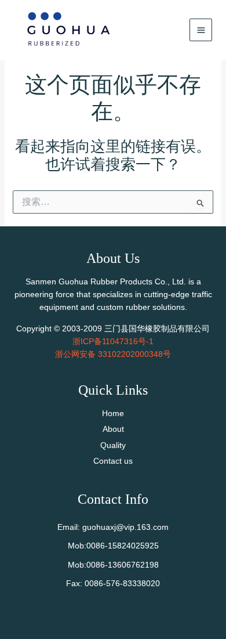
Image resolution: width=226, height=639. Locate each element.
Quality (113, 445)
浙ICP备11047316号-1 (113, 341)
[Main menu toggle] (200, 30)
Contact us (113, 460)
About (113, 429)
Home (113, 413)
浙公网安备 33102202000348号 (113, 354)
